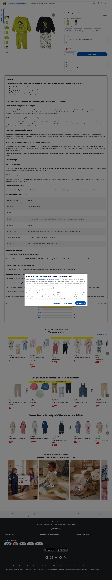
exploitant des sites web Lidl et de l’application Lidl (44, 279)
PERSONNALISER (67, 303)
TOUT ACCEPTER (80, 303)
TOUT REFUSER (56, 303)
